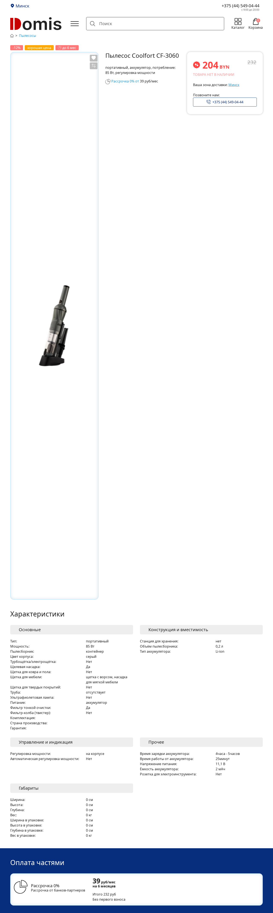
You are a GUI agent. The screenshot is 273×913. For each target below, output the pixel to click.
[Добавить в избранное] (93, 58)
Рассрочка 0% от (125, 81)
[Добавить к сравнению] (93, 65)
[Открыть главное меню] (74, 23)
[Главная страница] (12, 35)
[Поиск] (92, 23)
